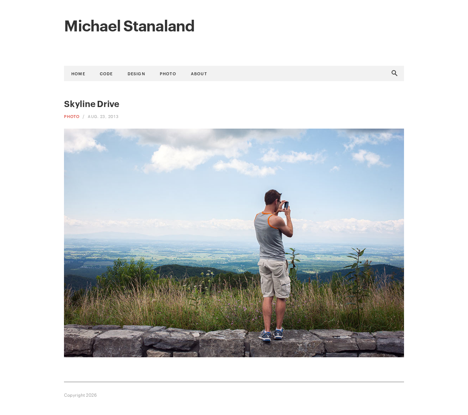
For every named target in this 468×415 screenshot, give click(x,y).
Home (78, 73)
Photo (168, 73)
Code (106, 73)
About (199, 73)
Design (136, 73)
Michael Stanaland (129, 24)
